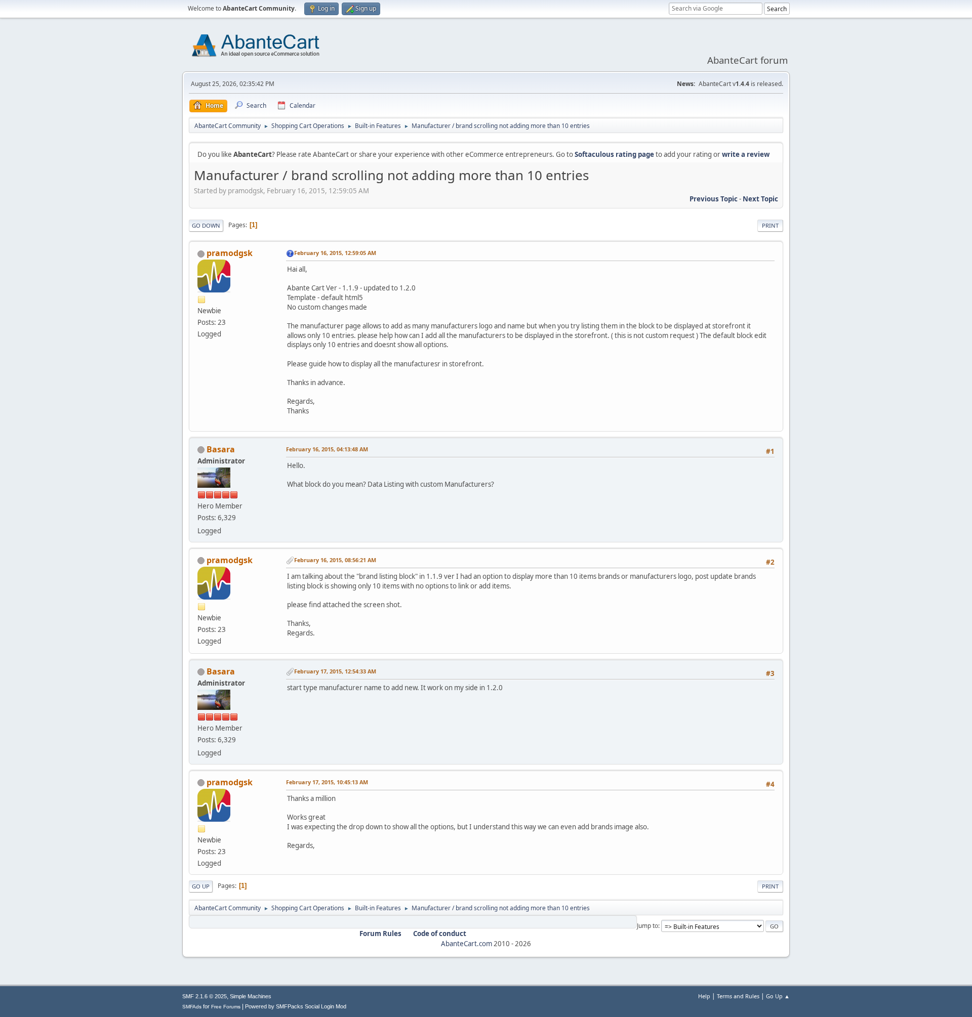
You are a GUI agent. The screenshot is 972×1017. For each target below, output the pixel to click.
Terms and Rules (738, 996)
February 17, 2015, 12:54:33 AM (335, 671)
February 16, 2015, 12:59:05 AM (335, 253)
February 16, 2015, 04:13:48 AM (327, 449)
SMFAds (191, 1006)
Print (770, 225)
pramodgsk (230, 253)
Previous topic (714, 198)
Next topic (760, 198)
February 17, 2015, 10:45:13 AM (327, 782)
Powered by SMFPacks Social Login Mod (295, 1006)
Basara (221, 449)
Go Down (206, 225)
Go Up (201, 886)
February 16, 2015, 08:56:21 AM (335, 560)
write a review (746, 154)
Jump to (647, 925)
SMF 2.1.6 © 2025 (204, 996)
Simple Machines (250, 996)
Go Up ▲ (778, 996)
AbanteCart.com (466, 943)
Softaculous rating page (614, 154)
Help (704, 996)
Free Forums (225, 1006)
